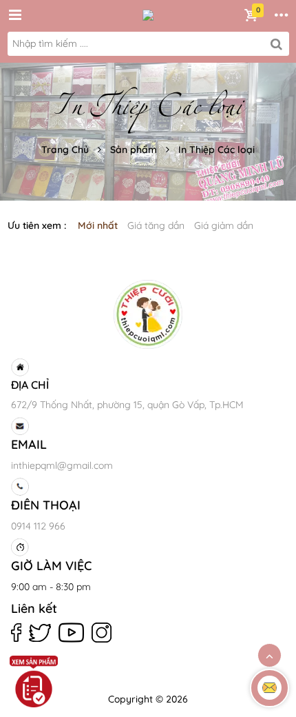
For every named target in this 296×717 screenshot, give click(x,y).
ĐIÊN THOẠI (46, 505)
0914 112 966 (38, 526)
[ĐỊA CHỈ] (145, 367)
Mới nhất (98, 225)
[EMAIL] (145, 426)
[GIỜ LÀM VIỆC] (145, 547)
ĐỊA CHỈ (30, 385)
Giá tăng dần (155, 225)
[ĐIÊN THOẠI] (145, 487)
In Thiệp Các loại (216, 149)
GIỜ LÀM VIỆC (51, 566)
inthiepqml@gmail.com (62, 465)
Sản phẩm (133, 149)
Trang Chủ (65, 149)
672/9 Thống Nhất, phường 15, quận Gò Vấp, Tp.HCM (127, 404)
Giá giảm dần (223, 225)
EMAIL (29, 444)
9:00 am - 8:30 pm (51, 586)
